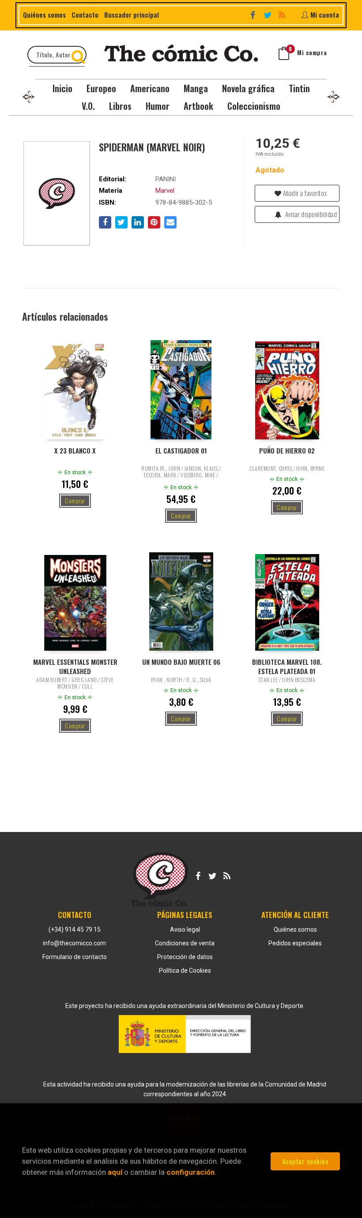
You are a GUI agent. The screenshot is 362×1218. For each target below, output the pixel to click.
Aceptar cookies (305, 1161)
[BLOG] (283, 14)
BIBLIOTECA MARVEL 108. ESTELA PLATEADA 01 (287, 666)
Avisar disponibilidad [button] (310, 214)
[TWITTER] (268, 14)
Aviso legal (185, 929)
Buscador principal (131, 14)
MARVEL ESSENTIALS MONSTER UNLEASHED (75, 666)
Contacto (85, 14)
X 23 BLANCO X (75, 450)
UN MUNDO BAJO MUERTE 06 (181, 662)
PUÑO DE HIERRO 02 (287, 450)
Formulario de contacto (74, 956)
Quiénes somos (44, 14)
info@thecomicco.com (74, 943)
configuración (190, 1172)
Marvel (164, 191)
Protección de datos (185, 956)
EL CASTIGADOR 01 (181, 450)
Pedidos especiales (295, 943)
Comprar (75, 500)
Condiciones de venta (185, 943)
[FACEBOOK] (253, 14)
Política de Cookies (185, 970)
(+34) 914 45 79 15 (75, 929)
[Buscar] (79, 55)
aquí (115, 1172)
